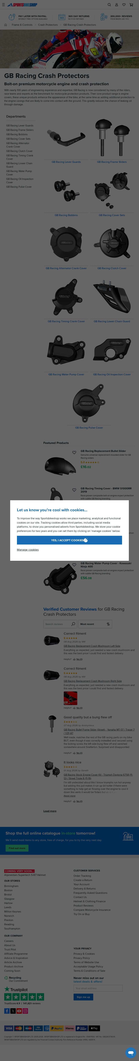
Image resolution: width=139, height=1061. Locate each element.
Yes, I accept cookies (67, 540)
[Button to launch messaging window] (130, 1052)
